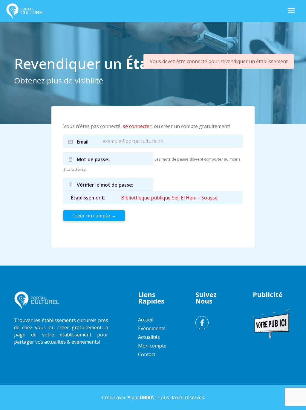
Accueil (145, 319)
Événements (152, 328)
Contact (146, 354)
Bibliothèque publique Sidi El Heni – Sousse (169, 197)
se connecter (137, 126)
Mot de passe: (93, 159)
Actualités (149, 337)
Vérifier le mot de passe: (105, 184)
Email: (83, 141)
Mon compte (152, 345)
